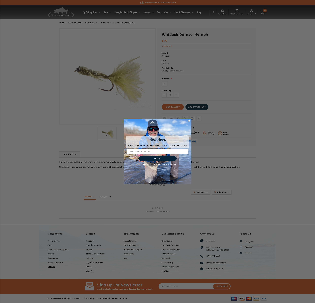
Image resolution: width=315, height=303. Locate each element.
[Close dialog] (189, 121)
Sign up (157, 158)
